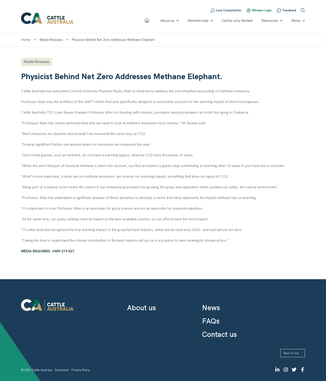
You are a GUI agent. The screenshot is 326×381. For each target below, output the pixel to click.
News (295, 20)
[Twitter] (294, 369)
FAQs (211, 321)
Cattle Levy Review (237, 20)
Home (25, 40)
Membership (198, 20)
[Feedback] (279, 10)
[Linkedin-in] (277, 369)
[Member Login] (249, 10)
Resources (269, 20)
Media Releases (51, 40)
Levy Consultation (228, 10)
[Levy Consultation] (212, 10)
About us (167, 20)
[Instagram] (285, 369)
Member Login (261, 10)
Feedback (289, 10)
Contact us (219, 334)
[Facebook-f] (302, 369)
